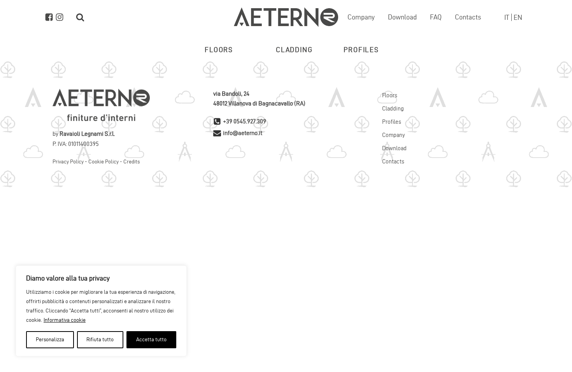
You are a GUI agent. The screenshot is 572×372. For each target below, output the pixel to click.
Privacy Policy (68, 162)
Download (402, 17)
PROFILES (361, 49)
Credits (131, 162)
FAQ (436, 17)
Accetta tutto (151, 339)
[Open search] (80, 17)
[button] (219, 50)
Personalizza (50, 339)
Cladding (294, 49)
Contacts (468, 17)
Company (361, 17)
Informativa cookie (65, 320)
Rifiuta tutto (100, 339)
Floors (389, 95)
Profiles (391, 122)
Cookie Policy (103, 162)
